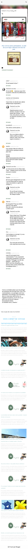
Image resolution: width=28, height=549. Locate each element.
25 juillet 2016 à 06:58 (14, 240)
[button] (2, 14)
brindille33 (9, 125)
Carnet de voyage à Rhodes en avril (9, 325)
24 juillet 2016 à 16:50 (16, 125)
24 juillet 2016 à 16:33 (10, 99)
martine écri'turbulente (12, 98)
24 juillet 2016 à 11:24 (20, 88)
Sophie (8, 177)
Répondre (8, 85)
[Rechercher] (26, 2)
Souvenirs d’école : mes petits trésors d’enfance (12, 463)
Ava (7, 232)
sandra (8, 146)
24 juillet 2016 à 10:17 (14, 81)
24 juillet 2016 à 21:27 (15, 201)
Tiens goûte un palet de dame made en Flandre (12, 510)
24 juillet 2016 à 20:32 (14, 177)
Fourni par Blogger (14, 547)
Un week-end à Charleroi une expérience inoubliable (13, 392)
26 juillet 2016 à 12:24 (15, 253)
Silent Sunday (7, 70)
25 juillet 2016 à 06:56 (14, 189)
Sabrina (8, 201)
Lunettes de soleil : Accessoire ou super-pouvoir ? (13, 370)
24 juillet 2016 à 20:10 (20, 166)
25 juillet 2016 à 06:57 (14, 213)
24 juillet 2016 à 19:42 (14, 132)
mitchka (8, 253)
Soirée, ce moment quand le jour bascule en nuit (12, 532)
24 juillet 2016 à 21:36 (13, 232)
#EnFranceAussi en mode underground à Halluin (12, 347)
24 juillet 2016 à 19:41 (14, 108)
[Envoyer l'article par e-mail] (2, 68)
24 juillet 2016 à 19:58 (14, 146)
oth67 (7, 81)
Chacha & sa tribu (11, 88)
